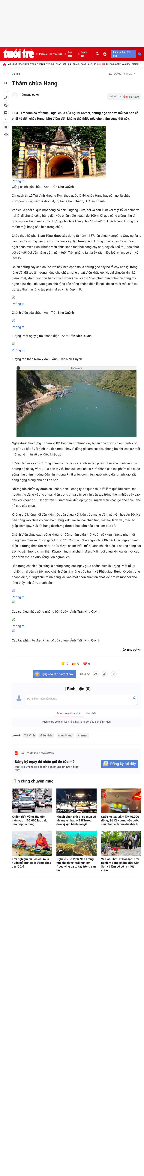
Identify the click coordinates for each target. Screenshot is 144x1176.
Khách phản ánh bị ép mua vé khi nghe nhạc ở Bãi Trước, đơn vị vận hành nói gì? (76, 820)
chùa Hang (65, 735)
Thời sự (41, 64)
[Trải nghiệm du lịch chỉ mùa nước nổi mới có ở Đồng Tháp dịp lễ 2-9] (32, 843)
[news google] (124, 96)
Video (33, 64)
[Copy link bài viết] (105, 674)
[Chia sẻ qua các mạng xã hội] (114, 674)
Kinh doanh (74, 64)
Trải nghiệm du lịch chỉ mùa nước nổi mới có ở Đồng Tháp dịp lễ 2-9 (31, 862)
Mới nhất (12, 64)
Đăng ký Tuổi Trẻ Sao (121, 54)
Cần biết (70, 54)
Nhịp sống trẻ (113, 64)
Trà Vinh (29, 735)
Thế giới (50, 64)
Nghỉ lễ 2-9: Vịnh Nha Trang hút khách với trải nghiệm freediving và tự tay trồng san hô (76, 864)
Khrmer (82, 735)
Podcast (43, 54)
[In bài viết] (6, 134)
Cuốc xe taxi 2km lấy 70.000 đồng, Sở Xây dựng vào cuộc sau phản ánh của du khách (120, 820)
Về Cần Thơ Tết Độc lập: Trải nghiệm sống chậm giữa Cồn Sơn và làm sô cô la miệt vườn (120, 864)
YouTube (57, 54)
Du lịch (101, 64)
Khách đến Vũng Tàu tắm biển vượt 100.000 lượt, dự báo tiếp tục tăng (29, 820)
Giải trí (135, 64)
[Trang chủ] (4, 64)
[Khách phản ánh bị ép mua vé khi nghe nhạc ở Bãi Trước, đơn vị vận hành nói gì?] (76, 801)
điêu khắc (46, 735)
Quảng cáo (84, 54)
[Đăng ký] (119, 764)
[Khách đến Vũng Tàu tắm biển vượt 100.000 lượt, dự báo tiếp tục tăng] (32, 801)
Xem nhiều (23, 64)
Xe (95, 64)
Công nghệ (86, 64)
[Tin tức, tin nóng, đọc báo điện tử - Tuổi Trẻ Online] (18, 54)
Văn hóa (126, 64)
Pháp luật (61, 64)
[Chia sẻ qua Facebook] (96, 674)
